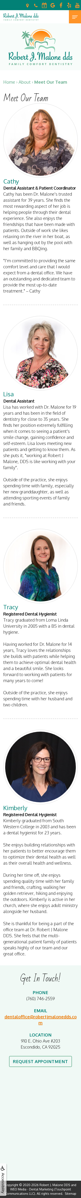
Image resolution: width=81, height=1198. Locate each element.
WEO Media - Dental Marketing (31, 1189)
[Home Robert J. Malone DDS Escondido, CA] (21, 16)
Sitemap (70, 1193)
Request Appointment (40, 1061)
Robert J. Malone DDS (55, 1185)
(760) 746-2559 (40, 998)
